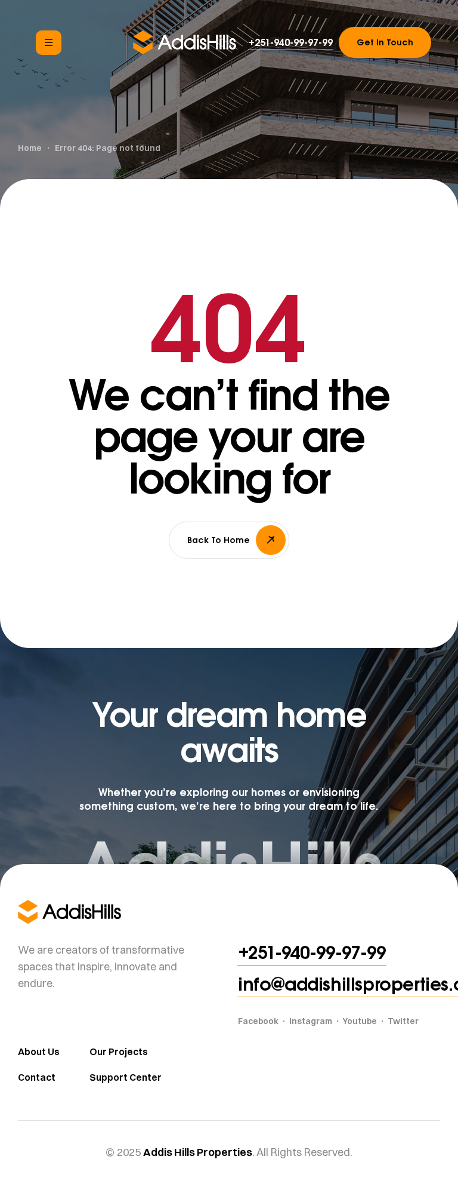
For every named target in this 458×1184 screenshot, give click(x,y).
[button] (291, 42)
